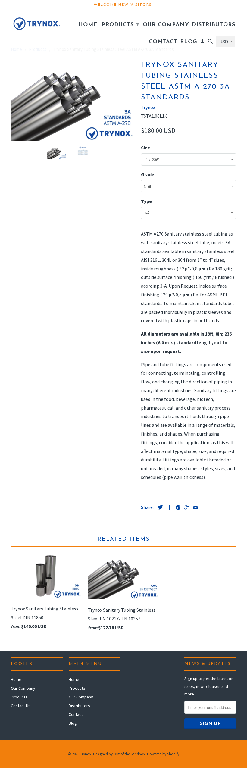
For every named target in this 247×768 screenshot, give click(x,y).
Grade (147, 174)
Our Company (166, 25)
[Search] (210, 42)
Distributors (213, 25)
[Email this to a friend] (194, 507)
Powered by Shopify (163, 754)
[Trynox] (37, 22)
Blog (188, 42)
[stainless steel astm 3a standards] (73, 99)
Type (146, 201)
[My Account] (202, 42)
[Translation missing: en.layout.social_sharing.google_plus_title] (185, 507)
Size (145, 148)
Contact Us (20, 705)
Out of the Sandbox (129, 754)
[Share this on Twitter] (159, 507)
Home (87, 25)
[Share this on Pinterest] (176, 507)
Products (120, 25)
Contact (163, 42)
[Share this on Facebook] (168, 507)
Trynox (148, 107)
